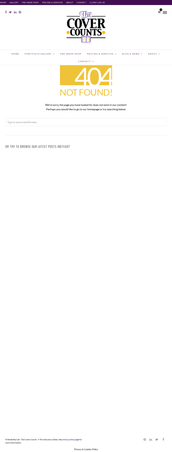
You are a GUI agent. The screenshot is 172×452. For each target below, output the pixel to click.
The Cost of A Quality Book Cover (86, 261)
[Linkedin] (15, 12)
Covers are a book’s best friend (141, 265)
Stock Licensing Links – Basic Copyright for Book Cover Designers (86, 194)
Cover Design (97, 265)
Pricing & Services (52, 2)
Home (3, 2)
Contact (81, 2)
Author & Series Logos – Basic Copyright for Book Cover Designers (31, 194)
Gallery (14, 2)
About (69, 2)
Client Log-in (97, 2)
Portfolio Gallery (38, 54)
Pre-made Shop (30, 2)
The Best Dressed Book (141, 387)
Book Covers (154, 203)
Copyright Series (86, 207)
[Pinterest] (20, 12)
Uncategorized (42, 203)
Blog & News (131, 54)
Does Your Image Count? (141, 324)
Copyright (97, 203)
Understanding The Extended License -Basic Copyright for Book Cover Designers (141, 194)
